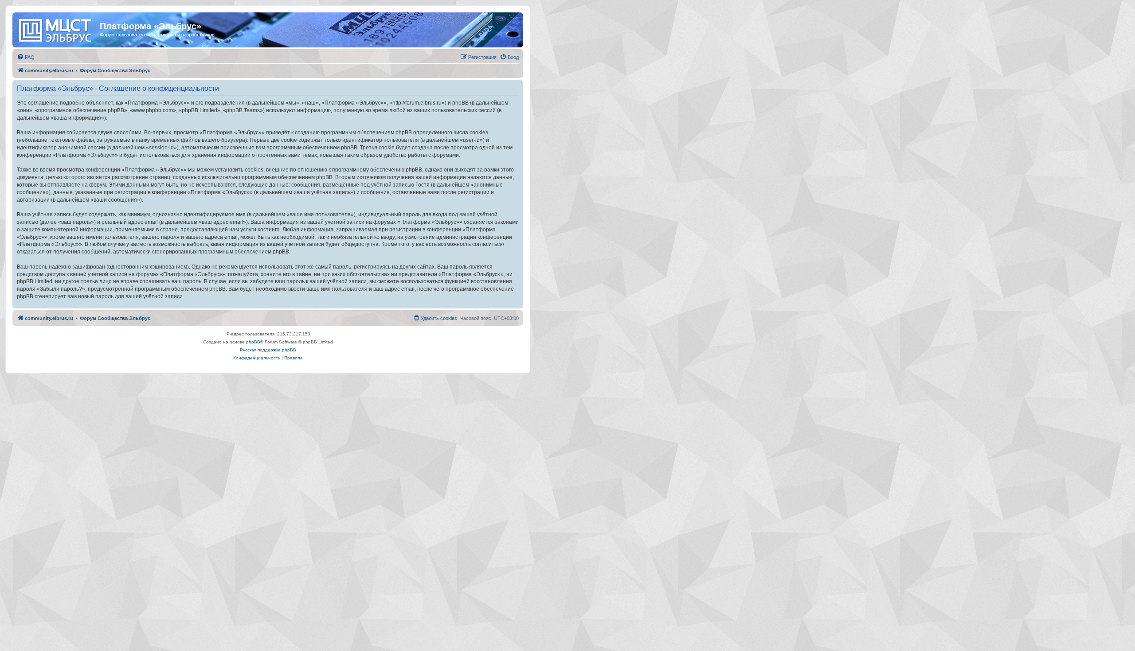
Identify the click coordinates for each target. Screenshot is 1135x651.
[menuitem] (26, 57)
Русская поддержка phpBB (268, 349)
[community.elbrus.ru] (57, 29)
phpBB (253, 341)
